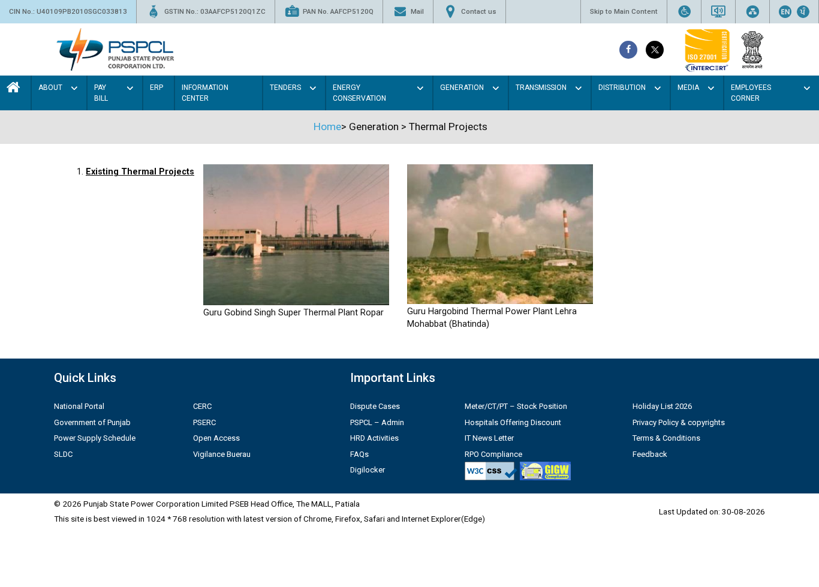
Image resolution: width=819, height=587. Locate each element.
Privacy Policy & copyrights (679, 422)
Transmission (541, 87)
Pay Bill (101, 93)
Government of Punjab (92, 422)
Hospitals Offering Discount (513, 422)
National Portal (79, 406)
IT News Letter (489, 438)
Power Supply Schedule (95, 438)
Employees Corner (751, 93)
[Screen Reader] (718, 11)
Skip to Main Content (624, 11)
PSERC (204, 422)
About (50, 87)
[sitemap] (752, 11)
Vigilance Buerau (222, 454)
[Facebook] (628, 50)
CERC (202, 406)
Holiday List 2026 (662, 406)
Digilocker (367, 469)
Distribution (622, 87)
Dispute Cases (375, 406)
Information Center (205, 93)
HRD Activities (374, 438)
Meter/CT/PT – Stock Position (516, 406)
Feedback (650, 454)
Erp (156, 87)
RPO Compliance (493, 454)
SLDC (63, 454)
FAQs (359, 454)
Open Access (216, 438)
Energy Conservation (359, 93)
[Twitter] (655, 50)
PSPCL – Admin (377, 422)
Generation (462, 87)
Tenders (285, 87)
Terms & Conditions (666, 438)
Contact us (478, 11)
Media (688, 87)
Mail (417, 11)
